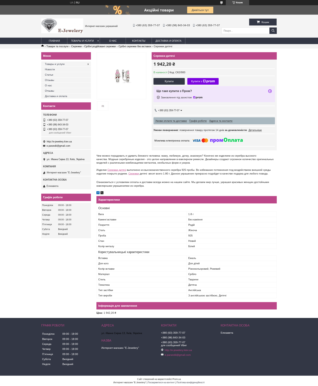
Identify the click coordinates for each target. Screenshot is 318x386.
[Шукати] (273, 30)
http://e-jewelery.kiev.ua (59, 141)
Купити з (196, 81)
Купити (169, 81)
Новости (50, 69)
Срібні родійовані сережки (100, 46)
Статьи (49, 74)
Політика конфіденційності (190, 382)
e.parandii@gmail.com (58, 145)
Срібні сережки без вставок (135, 46)
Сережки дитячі (116, 169)
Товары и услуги (82, 40)
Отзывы (49, 80)
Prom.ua (176, 379)
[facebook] (98, 193)
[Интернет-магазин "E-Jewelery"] (62, 32)
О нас (113, 40)
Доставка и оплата (168, 40)
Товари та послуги (57, 46)
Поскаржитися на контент (161, 382)
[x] (101, 193)
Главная (54, 40)
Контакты (138, 40)
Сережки (76, 46)
